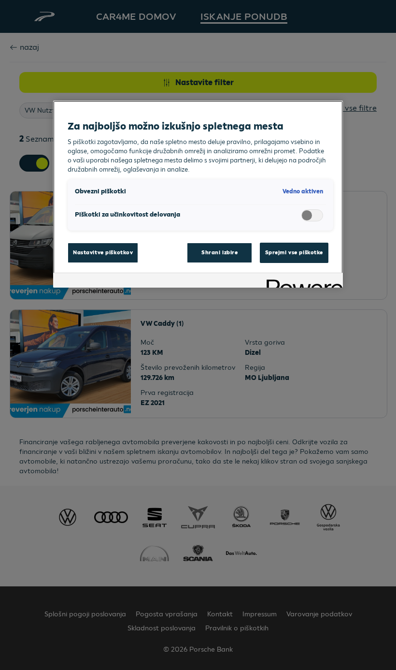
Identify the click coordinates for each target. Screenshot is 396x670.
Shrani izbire (219, 252)
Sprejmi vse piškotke (294, 252)
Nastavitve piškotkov (103, 252)
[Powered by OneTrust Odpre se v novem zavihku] (301, 282)
